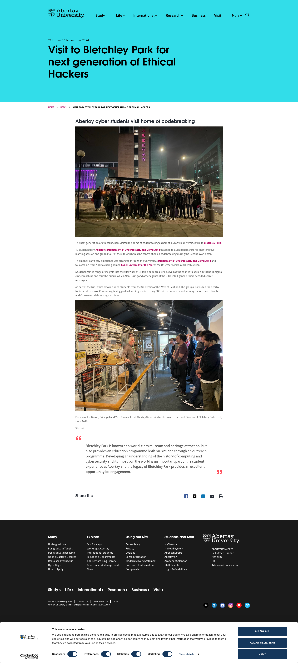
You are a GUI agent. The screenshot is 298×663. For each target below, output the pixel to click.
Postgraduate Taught (60, 548)
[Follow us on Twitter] (205, 605)
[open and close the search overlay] (247, 15)
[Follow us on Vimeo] (247, 605)
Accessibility (133, 544)
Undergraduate (57, 544)
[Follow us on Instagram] (230, 605)
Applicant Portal (174, 552)
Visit (217, 15)
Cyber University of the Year (137, 265)
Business (199, 15)
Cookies (130, 552)
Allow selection (262, 642)
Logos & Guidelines (176, 569)
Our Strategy (94, 544)
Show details (186, 654)
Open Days (54, 565)
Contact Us (83, 601)
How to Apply (55, 569)
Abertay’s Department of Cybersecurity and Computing (127, 250)
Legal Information (136, 557)
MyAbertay (171, 544)
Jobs (116, 601)
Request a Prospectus (60, 561)
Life (119, 15)
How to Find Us (101, 601)
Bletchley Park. (212, 243)
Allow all (262, 631)
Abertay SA (171, 557)
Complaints (132, 569)
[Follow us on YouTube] (239, 605)
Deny (262, 653)
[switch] (106, 654)
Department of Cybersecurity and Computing (184, 261)
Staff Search (172, 565)
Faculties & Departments (101, 557)
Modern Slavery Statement (141, 561)
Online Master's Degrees (62, 557)
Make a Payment (174, 548)
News (63, 107)
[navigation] (237, 17)
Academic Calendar (176, 561)
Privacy (130, 548)
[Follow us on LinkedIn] (214, 605)
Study (100, 15)
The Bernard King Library (101, 561)
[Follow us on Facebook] (222, 605)
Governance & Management (103, 565)
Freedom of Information (140, 565)
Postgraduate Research (61, 552)
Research (173, 15)
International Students (100, 552)
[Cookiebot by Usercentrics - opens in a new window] (29, 656)
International (144, 15)
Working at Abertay (98, 548)
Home (51, 107)
